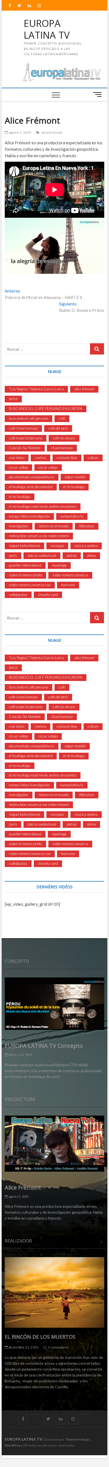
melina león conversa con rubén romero (39, 536)
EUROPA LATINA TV (47, 29)
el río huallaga (19, 496)
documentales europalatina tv (31, 477)
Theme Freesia (77, 1439)
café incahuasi (64, 438)
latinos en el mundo (53, 526)
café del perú (58, 428)
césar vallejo (18, 467)
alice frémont (52, 132)
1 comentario (57, 1347)
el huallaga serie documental (31, 487)
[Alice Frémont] (54, 1144)
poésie (72, 555)
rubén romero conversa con (30, 585)
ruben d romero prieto (25, 575)
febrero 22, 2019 (20, 1054)
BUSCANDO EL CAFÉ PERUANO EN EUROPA (45, 408)
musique (57, 545)
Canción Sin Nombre (25, 448)
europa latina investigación (29, 516)
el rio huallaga (73, 487)
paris (13, 555)
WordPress (13, 1445)
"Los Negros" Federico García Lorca (36, 389)
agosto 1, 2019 (19, 132)
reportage (59, 565)
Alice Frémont (23, 1187)
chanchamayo (62, 448)
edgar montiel (75, 477)
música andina (86, 545)
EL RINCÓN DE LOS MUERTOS (40, 1336)
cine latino (16, 457)
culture (93, 457)
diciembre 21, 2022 (23, 1347)
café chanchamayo (23, 428)
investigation (18, 526)
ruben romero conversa (70, 575)
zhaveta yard (48, 594)
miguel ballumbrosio (24, 545)
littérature (86, 526)
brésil (13, 399)
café (62, 418)
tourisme (68, 585)
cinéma (40, 457)
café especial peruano (25, 438)
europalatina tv (71, 516)
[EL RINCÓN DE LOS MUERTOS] (54, 1292)
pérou (91, 555)
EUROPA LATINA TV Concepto (44, 1045)
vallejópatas (18, 594)
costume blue (67, 457)
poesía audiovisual (42, 555)
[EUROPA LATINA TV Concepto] (54, 1003)
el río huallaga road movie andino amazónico (42, 506)
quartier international (25, 565)
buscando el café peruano (28, 418)
